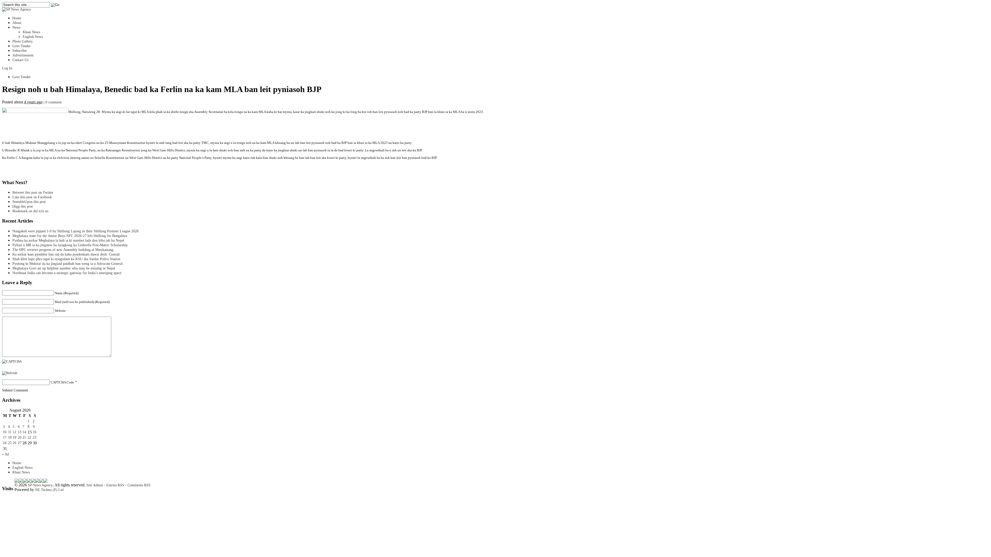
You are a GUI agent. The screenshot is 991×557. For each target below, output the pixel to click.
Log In (7, 68)
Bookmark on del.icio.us (30, 211)
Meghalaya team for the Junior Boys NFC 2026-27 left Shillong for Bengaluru (69, 236)
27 (19, 443)
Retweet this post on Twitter (32, 192)
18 (10, 437)
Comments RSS (138, 485)
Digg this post (22, 206)
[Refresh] (9, 373)
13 (19, 432)
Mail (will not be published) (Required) (82, 302)
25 (10, 443)
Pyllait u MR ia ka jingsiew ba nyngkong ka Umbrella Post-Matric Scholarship (69, 245)
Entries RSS (115, 485)
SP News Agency (40, 485)
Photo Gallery (22, 41)
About (16, 23)
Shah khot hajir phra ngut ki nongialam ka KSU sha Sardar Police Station (66, 259)
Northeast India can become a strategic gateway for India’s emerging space (66, 273)
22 (29, 437)
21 (24, 437)
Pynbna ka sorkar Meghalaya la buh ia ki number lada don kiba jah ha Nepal (68, 240)
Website (60, 311)
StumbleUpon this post (29, 202)
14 (24, 432)
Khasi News (31, 32)
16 (34, 432)
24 (4, 443)
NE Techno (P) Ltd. (50, 490)
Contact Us (20, 60)
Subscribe (19, 51)
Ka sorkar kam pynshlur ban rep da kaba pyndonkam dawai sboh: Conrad (65, 254)
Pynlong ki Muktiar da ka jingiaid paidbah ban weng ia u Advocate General (67, 264)
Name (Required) (66, 293)
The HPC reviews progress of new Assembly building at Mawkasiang (62, 250)
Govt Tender (21, 46)
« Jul (5, 454)
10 (4, 432)
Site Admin (94, 485)
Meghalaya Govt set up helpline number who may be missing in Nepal (63, 268)
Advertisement (23, 55)
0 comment (53, 102)
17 (4, 437)
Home (16, 18)
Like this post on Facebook (32, 197)
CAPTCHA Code (62, 382)
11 (9, 432)
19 (14, 437)
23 (34, 437)
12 (14, 432)
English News (33, 37)
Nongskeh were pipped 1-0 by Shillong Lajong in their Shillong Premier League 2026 (75, 231)
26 (14, 443)
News (16, 27)
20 (19, 437)
